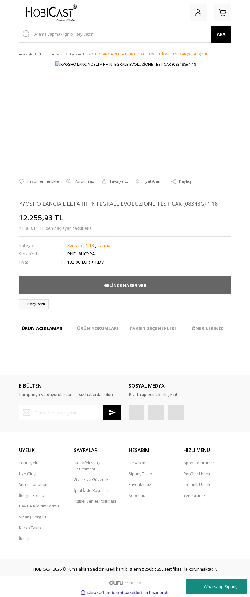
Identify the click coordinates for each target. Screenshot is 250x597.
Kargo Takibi (30, 527)
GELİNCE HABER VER (125, 285)
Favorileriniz (140, 484)
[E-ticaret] (124, 593)
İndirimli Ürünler (198, 484)
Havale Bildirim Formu (39, 506)
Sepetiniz (137, 495)
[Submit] (112, 412)
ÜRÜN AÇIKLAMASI (43, 328)
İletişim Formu (31, 495)
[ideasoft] (92, 593)
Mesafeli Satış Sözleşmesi (87, 466)
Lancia (104, 245)
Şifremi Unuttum (33, 484)
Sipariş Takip (140, 473)
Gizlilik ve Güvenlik (91, 479)
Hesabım (137, 462)
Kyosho (74, 245)
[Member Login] (198, 12)
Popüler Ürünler (198, 473)
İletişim (25, 538)
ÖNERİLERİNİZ (207, 328)
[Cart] (222, 12)
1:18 (90, 245)
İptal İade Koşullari (91, 490)
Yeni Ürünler (195, 495)
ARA (221, 34)
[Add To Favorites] (39, 181)
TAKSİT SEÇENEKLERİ (152, 328)
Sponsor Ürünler (199, 462)
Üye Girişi (27, 473)
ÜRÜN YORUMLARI (97, 328)
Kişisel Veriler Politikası (95, 501)
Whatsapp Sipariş (221, 586)
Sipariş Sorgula (33, 517)
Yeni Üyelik (29, 462)
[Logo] (49, 12)
